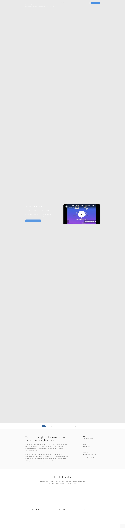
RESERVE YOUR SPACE (33, 220)
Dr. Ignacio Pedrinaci (62, 509)
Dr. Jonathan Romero (37, 509)
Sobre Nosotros (28, 3)
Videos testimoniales (34, 4)
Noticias (27, 4)
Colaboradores (37, 3)
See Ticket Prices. (80, 426)
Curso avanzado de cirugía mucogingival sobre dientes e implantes (39, 6)
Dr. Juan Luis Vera (88, 509)
